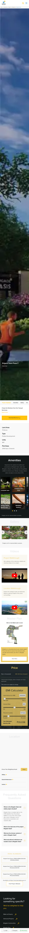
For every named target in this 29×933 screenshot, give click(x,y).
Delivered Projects (8, 919)
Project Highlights (6, 402)
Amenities (15, 402)
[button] (13, 511)
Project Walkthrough (14, 560)
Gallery (22, 402)
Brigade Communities (9, 923)
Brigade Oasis (19, 7)
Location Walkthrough (14, 591)
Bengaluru (13, 7)
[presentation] (3, 532)
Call (6, 930)
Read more (5, 412)
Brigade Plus (6, 927)
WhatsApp (24, 930)
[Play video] (14, 575)
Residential (5, 7)
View (24, 769)
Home (1, 7)
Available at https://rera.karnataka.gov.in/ (14, 880)
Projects (9, 7)
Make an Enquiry (8, 914)
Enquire (15, 930)
